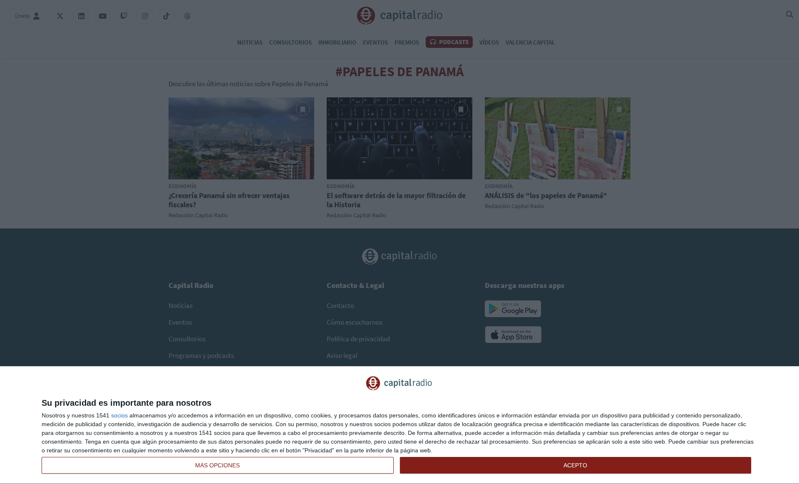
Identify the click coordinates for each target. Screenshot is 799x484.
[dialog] (399, 425)
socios (119, 415)
